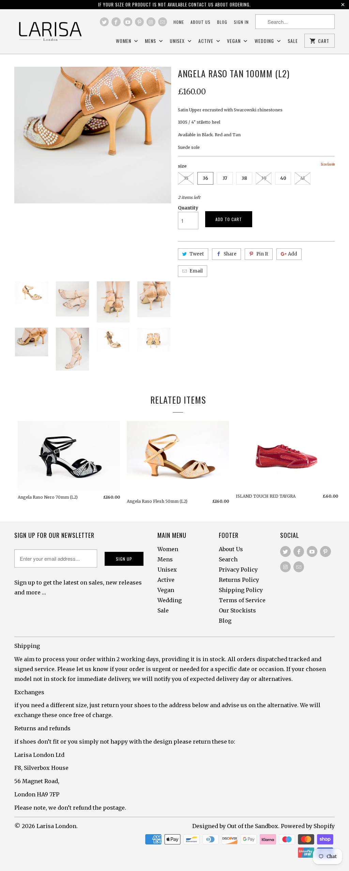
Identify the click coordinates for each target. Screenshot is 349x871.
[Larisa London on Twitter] (104, 21)
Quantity (188, 208)
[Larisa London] (50, 31)
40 (283, 178)
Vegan (234, 41)
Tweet (196, 254)
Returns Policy (239, 579)
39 (264, 178)
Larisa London (56, 826)
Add (292, 254)
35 (186, 178)
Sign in (241, 22)
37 (225, 178)
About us (201, 22)
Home (178, 22)
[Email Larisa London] (162, 21)
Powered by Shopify (308, 826)
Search (228, 559)
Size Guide (328, 164)
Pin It (262, 254)
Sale (293, 41)
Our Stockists (237, 610)
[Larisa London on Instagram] (151, 21)
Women (124, 41)
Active (206, 41)
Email (196, 271)
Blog (222, 22)
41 (302, 178)
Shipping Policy (241, 590)
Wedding (265, 41)
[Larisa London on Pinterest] (139, 21)
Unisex (178, 41)
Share (230, 254)
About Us (231, 549)
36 (205, 178)
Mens (151, 41)
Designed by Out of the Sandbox (235, 826)
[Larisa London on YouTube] (127, 21)
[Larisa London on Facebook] (115, 21)
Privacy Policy (238, 569)
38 (244, 178)
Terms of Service (242, 600)
